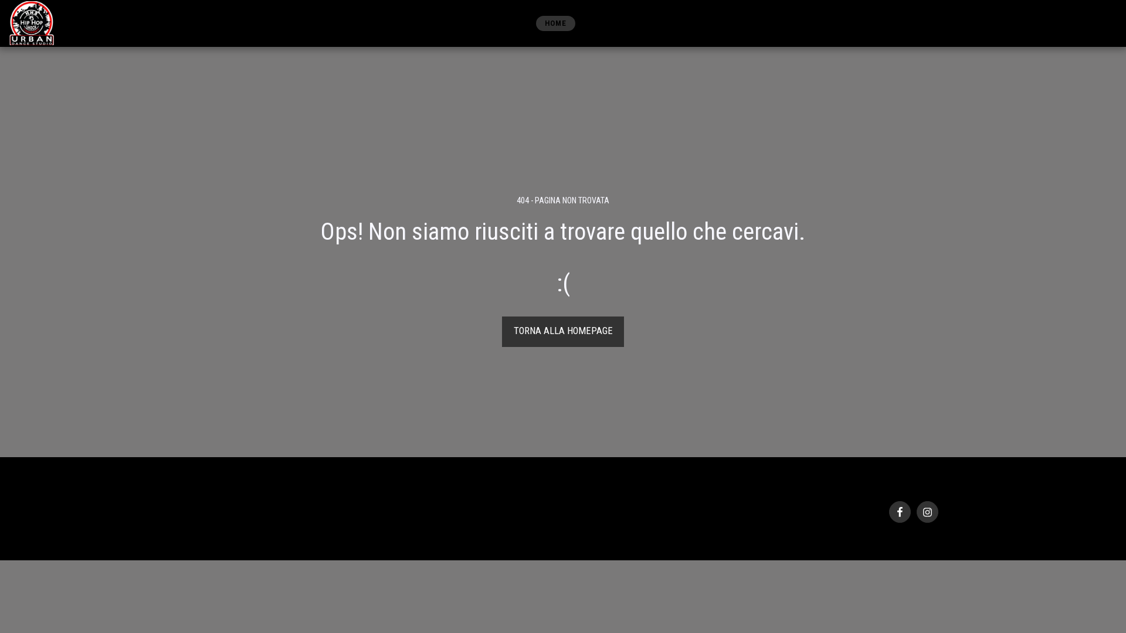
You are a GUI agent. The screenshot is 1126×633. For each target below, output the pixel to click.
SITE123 (237, 530)
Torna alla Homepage (563, 330)
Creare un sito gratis (287, 530)
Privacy (196, 516)
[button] (1041, 23)
